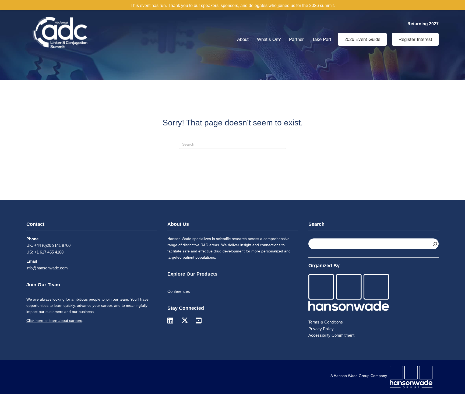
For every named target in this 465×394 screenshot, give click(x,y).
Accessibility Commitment (331, 335)
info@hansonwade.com (47, 268)
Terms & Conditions (325, 322)
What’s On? (269, 39)
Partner (296, 39)
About (243, 39)
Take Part (321, 39)
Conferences (178, 291)
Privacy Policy (321, 328)
